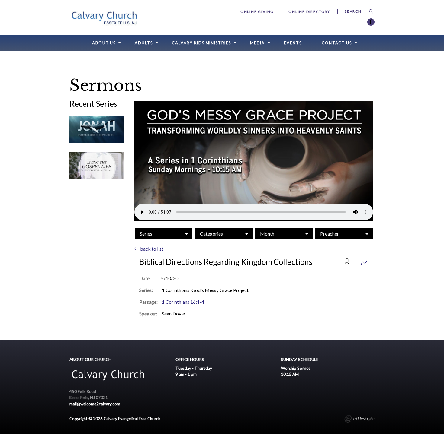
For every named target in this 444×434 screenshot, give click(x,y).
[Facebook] (371, 22)
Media (257, 43)
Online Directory (309, 11)
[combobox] (163, 233)
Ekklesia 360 (359, 419)
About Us (104, 43)
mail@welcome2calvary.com (94, 403)
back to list (151, 248)
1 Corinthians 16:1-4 (183, 302)
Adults (144, 43)
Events (292, 43)
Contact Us (337, 43)
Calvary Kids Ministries (201, 43)
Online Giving (257, 11)
